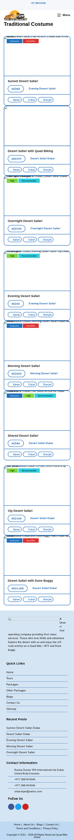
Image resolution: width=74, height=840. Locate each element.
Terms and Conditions (28, 828)
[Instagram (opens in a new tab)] (40, 6)
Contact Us (13, 702)
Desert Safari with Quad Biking (30, 151)
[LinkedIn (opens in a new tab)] (43, 6)
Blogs (9, 696)
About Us (29, 824)
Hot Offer (30, 41)
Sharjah (47, 99)
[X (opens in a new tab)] (31, 6)
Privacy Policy (50, 828)
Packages (12, 684)
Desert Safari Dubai (42, 158)
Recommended (29, 180)
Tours (9, 678)
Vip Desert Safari (20, 510)
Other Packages (16, 690)
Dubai (31, 99)
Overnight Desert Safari (25, 221)
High (12, 180)
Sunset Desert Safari (23, 81)
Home (10, 672)
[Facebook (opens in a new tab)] (35, 6)
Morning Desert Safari (24, 366)
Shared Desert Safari (23, 435)
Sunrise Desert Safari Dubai (23, 727)
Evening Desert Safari (42, 88)
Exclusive (14, 41)
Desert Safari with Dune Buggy (30, 580)
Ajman (16, 99)
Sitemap (11, 708)
